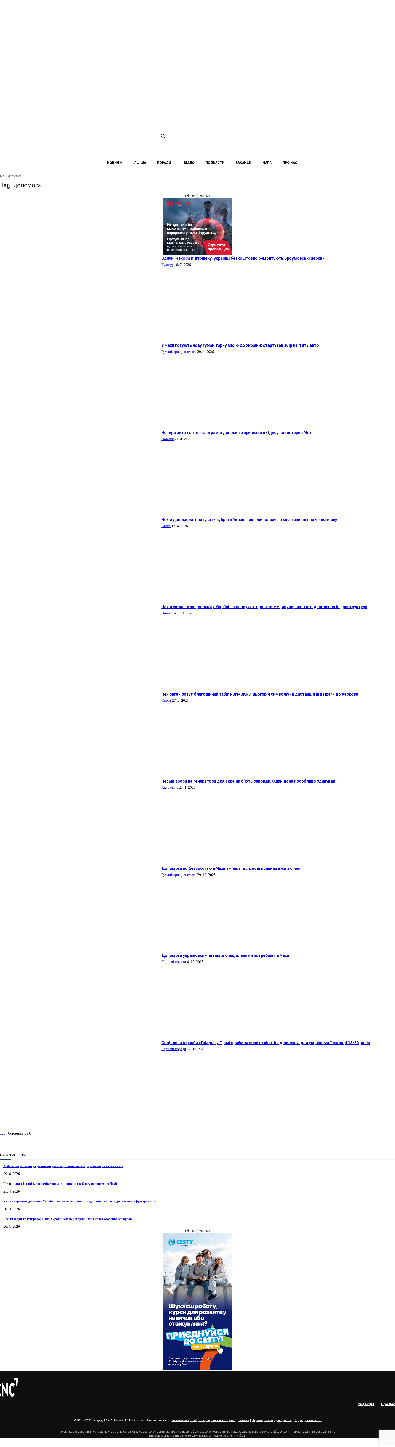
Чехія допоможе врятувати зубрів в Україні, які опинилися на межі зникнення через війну (249, 519)
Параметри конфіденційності (272, 1420)
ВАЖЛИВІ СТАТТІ (16, 1155)
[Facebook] (119, 136)
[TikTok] (144, 136)
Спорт (166, 700)
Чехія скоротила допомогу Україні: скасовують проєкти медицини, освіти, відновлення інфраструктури (264, 606)
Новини (167, 439)
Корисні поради (173, 962)
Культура (168, 265)
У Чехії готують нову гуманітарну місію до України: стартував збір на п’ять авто (240, 345)
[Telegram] (136, 136)
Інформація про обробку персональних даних (203, 1420)
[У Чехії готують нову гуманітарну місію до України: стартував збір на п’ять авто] (79, 382)
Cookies (243, 1420)
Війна (166, 526)
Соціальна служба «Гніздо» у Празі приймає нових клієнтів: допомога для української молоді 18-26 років (265, 1042)
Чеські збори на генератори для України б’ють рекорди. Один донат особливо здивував (248, 781)
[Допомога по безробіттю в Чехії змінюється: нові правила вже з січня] (79, 905)
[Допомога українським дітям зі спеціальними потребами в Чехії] (79, 992)
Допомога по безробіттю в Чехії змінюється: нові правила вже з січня (230, 868)
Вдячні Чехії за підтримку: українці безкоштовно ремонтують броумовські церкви (243, 258)
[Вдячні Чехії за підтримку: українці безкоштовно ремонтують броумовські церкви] (79, 295)
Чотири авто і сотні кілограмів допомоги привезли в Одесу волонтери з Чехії (237, 432)
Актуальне (169, 787)
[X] (153, 136)
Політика (168, 613)
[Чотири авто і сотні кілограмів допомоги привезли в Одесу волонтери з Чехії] (79, 469)
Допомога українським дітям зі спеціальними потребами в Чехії (225, 955)
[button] (162, 135)
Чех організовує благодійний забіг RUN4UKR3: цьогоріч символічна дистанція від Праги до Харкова (259, 694)
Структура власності (308, 1420)
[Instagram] (127, 136)
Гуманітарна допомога (178, 352)
